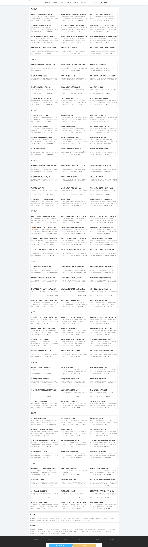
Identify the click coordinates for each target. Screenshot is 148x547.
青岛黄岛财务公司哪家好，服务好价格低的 (101, 188)
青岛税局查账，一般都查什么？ (69, 401)
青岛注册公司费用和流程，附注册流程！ (72, 149)
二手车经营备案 (109, 295)
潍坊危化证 (39, 518)
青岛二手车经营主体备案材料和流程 (70, 300)
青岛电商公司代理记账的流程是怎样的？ (101, 199)
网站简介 (36, 539)
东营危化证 (65, 518)
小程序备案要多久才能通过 (97, 502)
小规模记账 (49, 31)
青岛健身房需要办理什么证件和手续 (41, 98)
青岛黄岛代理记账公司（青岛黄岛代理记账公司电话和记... (44, 36)
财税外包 (78, 183)
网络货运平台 (86, 520)
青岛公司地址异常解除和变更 (69, 115)
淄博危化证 (78, 518)
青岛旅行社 (65, 529)
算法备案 (107, 485)
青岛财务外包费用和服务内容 (69, 177)
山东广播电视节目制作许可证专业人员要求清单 (103, 216)
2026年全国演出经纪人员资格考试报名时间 (43, 216)
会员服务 (51, 539)
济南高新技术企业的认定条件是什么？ (71, 328)
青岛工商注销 (49, 132)
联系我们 (66, 539)
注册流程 (48, 70)
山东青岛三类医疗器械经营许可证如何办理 (101, 14)
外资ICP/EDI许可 (50, 255)
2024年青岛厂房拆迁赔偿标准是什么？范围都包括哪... (103, 440)
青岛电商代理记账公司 (67, 199)
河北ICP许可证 (79, 244)
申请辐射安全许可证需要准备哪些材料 (100, 278)
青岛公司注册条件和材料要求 (39, 76)
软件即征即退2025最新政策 (38, 418)
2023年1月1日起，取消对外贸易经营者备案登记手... (44, 48)
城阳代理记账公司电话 (37, 188)
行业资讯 (49, 53)
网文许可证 (59, 520)
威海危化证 (111, 518)
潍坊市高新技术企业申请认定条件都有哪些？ (73, 339)
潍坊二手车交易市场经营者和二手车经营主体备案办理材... (44, 300)
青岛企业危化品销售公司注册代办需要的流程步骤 (74, 216)
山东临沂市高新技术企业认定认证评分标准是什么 (103, 328)
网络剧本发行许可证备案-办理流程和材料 (101, 238)
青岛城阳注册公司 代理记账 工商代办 (71, 188)
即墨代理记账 (108, 531)
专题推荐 (34, 463)
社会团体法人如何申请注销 (68, 126)
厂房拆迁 (78, 446)
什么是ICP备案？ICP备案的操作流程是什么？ (43, 468)
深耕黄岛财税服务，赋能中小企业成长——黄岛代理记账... (74, 166)
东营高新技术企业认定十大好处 (40, 339)
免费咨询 (84, 545)
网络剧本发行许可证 (109, 244)
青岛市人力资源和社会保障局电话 (40, 367)
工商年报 (78, 474)
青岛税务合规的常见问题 (96, 418)
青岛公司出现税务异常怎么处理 (40, 115)
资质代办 (76, 3)
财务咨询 (108, 42)
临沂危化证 (46, 518)
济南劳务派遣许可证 (51, 284)
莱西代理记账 (48, 533)
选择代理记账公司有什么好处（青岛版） (101, 166)
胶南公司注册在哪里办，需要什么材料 (41, 87)
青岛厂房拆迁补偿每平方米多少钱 (70, 440)
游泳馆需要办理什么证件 (96, 87)
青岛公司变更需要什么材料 (68, 76)
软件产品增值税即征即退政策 (69, 418)
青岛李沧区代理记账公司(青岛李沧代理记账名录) (103, 36)
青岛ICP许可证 (43, 531)
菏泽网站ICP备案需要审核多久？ (70, 480)
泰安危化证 (59, 518)
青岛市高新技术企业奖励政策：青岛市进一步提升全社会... (44, 317)
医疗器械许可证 (80, 20)
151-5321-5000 (60, 545)
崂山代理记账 (85, 531)
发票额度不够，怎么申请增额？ (98, 451)
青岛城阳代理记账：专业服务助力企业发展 (43, 199)
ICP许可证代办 (77, 531)
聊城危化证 (72, 518)
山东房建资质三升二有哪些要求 (98, 390)
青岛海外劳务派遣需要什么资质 (98, 367)
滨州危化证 (39, 520)
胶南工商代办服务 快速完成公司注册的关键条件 (103, 76)
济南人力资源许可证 (80, 284)
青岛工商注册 (108, 70)
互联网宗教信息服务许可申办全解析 (41, 266)
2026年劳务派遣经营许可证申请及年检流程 (43, 278)
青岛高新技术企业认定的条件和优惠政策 (72, 317)
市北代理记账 (71, 533)
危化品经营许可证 (73, 529)
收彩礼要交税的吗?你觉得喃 (97, 401)
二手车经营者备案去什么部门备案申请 (100, 289)
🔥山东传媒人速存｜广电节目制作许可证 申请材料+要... (44, 227)
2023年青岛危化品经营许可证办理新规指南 (72, 25)
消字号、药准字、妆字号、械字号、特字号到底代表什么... (103, 48)
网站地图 (112, 539)
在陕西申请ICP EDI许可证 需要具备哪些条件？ (44, 238)
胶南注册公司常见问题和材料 (98, 65)
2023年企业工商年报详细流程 (69, 48)
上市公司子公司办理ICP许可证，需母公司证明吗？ (44, 250)
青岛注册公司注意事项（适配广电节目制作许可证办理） (74, 65)
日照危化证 (46, 520)
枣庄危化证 (91, 518)
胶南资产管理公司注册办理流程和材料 (71, 87)
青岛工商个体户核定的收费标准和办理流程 (43, 440)
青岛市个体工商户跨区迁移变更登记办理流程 (43, 390)
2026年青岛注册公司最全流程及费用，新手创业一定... (44, 65)
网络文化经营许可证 (53, 531)
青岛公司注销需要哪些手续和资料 (70, 137)
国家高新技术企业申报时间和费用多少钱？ (101, 351)
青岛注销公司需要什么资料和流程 (99, 149)
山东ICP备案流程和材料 (37, 480)
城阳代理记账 (108, 183)
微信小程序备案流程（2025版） (40, 502)
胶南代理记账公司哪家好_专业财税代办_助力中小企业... (44, 166)
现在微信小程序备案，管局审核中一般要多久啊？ (74, 502)
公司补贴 (34, 312)
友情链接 (97, 539)
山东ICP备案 (49, 474)
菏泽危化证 (52, 518)
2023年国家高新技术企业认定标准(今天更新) (43, 328)
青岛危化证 (79, 31)
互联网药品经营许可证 (68, 520)
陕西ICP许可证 (50, 244)
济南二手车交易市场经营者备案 (98, 300)
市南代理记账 (64, 533)
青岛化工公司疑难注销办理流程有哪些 (41, 137)
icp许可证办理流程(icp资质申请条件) (41, 14)
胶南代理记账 (49, 171)
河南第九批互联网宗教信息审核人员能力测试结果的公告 (44, 289)
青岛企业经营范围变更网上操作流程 (100, 126)
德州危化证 (32, 520)
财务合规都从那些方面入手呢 (98, 429)
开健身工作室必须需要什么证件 (69, 98)
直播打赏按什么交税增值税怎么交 (70, 379)
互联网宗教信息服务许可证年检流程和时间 (72, 266)
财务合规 (107, 424)
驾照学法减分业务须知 (67, 367)
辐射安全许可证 (108, 284)
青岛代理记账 (58, 529)
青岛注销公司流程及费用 (38, 149)
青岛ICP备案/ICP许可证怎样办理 (99, 468)
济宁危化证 (105, 518)
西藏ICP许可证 (108, 233)
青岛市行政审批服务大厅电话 (98, 379)
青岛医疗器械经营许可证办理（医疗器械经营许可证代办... (74, 14)
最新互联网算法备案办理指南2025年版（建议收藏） (103, 491)
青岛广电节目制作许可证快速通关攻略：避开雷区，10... (74, 250)
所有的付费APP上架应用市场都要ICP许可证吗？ (103, 227)
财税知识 (34, 362)
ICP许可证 (61, 531)
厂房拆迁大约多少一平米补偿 (39, 451)
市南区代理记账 (108, 205)
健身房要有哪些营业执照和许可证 (99, 98)
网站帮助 (81, 539)
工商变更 (49, 121)
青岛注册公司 (33, 529)
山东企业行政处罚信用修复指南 (40, 379)
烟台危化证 (98, 518)
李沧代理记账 (92, 531)
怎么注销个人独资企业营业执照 (98, 115)
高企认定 (48, 323)
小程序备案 (49, 508)
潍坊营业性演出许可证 (51, 222)
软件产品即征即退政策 (51, 424)
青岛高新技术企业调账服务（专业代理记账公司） (103, 317)
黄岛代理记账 (79, 171)
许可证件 (83, 3)
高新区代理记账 (79, 205)
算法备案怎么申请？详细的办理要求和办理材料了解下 (103, 480)
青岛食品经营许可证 (101, 529)
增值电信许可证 (78, 520)
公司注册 (54, 3)
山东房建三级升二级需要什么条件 (70, 390)
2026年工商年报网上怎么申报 (69, 468)
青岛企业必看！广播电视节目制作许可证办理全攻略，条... (103, 250)
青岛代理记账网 (83, 529)
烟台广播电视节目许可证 (110, 222)
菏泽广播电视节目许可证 (52, 233)
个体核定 (49, 446)
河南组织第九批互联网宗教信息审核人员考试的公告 (74, 289)
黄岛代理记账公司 (34, 531)
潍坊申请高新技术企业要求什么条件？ (71, 351)
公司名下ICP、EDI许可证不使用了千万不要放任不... (74, 238)
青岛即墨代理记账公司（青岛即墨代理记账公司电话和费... (103, 25)
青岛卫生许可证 (91, 529)
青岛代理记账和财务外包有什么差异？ (41, 25)
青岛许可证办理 (111, 529)
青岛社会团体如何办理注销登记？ (40, 126)
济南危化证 (85, 518)
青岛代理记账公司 (49, 529)
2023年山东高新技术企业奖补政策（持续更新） (103, 339)
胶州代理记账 (41, 533)
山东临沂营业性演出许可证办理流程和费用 (72, 227)
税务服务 (34, 413)
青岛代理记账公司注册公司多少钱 (40, 177)
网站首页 (47, 3)
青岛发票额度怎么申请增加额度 (69, 451)
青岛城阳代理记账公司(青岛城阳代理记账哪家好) (74, 36)
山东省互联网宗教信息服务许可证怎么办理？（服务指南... (103, 266)
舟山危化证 (52, 520)
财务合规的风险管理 (66, 429)
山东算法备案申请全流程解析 (39, 491)
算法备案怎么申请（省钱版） (69, 491)
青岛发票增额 (79, 457)
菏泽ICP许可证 (50, 20)
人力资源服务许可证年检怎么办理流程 (71, 278)
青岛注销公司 (41, 529)
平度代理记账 (56, 533)
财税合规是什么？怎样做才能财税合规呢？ (43, 429)
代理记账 (68, 3)
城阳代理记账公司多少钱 (96, 177)
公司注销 (61, 3)
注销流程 (108, 121)
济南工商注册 (79, 104)
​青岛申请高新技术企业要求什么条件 (41, 351)
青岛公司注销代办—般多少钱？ (98, 137)
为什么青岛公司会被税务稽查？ (40, 401)
